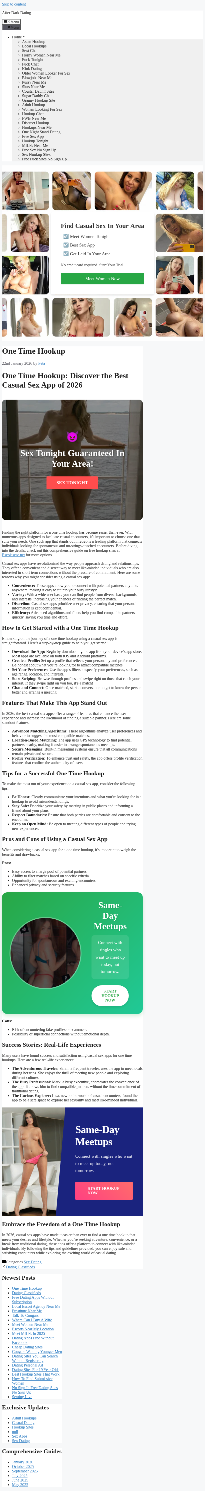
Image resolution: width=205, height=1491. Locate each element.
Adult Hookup (33, 105)
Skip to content (14, 4)
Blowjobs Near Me (37, 78)
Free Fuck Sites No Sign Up (44, 159)
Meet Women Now (102, 278)
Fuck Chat (30, 64)
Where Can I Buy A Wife (32, 1320)
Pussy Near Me (34, 82)
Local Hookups (34, 46)
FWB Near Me (34, 118)
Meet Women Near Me (30, 1324)
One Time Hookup (27, 1288)
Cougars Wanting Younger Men (37, 1351)
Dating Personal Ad (27, 1365)
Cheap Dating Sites (27, 1347)
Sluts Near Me (33, 87)
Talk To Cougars (25, 1315)
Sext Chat (30, 50)
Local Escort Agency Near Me (36, 1306)
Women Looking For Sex (42, 109)
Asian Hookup (33, 41)
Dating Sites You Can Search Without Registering (35, 1358)
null (15, 1432)
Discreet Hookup (35, 123)
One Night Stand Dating (41, 132)
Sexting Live (22, 1397)
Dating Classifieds (20, 1267)
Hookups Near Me (37, 127)
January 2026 (22, 1462)
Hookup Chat (33, 114)
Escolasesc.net (13, 555)
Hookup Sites (23, 1427)
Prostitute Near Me (27, 1311)
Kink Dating (32, 69)
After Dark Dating (16, 13)
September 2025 (25, 1471)
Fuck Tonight (32, 59)
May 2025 (20, 1484)
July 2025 (20, 1475)
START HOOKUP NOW (110, 995)
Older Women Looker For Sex (46, 73)
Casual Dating (23, 1422)
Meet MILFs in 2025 (28, 1333)
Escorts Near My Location (33, 1329)
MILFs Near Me (35, 145)
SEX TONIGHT (72, 482)
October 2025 (23, 1466)
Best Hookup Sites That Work (36, 1374)
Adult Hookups (24, 1418)
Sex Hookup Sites (36, 154)
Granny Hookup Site (38, 100)
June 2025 (20, 1480)
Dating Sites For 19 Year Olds (35, 1370)
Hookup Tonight (35, 141)
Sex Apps (19, 1436)
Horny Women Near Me (41, 55)
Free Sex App (33, 136)
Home (17, 37)
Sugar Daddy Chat (37, 96)
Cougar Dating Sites (38, 91)
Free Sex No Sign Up (39, 150)
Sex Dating (33, 1262)
